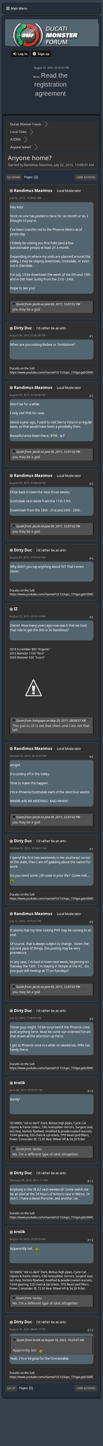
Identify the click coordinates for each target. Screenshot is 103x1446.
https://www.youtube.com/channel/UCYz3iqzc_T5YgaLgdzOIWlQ (52, 372)
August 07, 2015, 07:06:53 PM (28, 483)
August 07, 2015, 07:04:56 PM (28, 395)
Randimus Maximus (33, 190)
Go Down (13, 177)
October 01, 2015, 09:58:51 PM (28, 848)
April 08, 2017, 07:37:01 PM (26, 1090)
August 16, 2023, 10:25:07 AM (28, 1239)
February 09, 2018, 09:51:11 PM (29, 1180)
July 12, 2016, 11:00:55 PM (25, 1018)
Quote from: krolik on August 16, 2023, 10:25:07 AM (50, 1340)
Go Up (11, 1388)
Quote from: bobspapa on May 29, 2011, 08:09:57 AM (51, 721)
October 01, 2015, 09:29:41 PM (28, 756)
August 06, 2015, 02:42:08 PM (28, 335)
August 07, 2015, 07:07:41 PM (28, 557)
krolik (19, 1082)
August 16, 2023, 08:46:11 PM (28, 1329)
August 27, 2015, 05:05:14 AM (28, 616)
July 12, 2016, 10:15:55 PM (25, 921)
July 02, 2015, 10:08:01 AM (25, 198)
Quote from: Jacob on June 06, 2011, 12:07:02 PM (48, 304)
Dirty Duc (23, 328)
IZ (15, 608)
